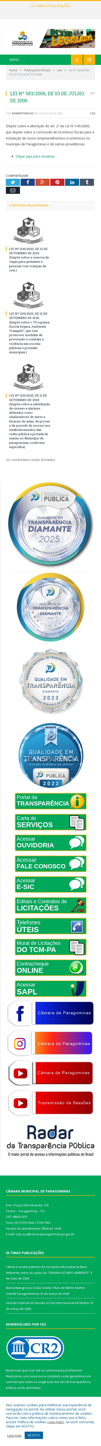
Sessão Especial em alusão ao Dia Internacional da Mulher (47, 1303)
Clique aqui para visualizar (35, 156)
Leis (92, 113)
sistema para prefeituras (64, 1370)
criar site (34, 1370)
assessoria (38, 1376)
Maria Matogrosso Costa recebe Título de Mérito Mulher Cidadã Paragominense (51, 11)
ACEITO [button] (34, 1435)
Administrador (22, 113)
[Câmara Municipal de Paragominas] (50, 37)
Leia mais (55, 1422)
